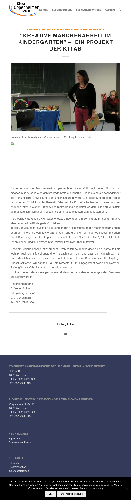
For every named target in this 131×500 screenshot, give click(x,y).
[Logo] (25, 9)
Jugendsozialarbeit (19, 470)
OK (50, 494)
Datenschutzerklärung (20, 442)
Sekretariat (14, 463)
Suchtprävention (17, 467)
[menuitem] (43, 9)
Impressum (15, 438)
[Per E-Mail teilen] (65, 334)
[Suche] (119, 9)
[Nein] (126, 488)
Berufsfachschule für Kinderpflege (53, 29)
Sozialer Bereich (92, 29)
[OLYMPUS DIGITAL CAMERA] (65, 97)
